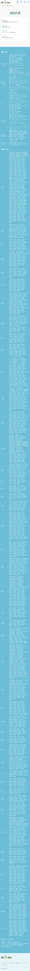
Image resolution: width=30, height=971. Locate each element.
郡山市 (20, 293)
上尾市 (22, 369)
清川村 (23, 462)
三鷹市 (15, 420)
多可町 (20, 695)
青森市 (10, 224)
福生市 (14, 425)
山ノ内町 (20, 537)
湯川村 (16, 303)
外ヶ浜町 (15, 228)
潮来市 (21, 321)
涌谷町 (18, 265)
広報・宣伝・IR (19, 60)
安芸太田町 (18, 767)
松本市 (14, 512)
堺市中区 (11, 660)
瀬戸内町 (24, 915)
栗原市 (14, 257)
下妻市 (23, 317)
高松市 (10, 788)
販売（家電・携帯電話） (14, 81)
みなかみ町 (11, 354)
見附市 (19, 469)
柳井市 (25, 772)
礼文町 (23, 199)
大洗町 (10, 328)
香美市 (19, 806)
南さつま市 (19, 908)
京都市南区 (18, 631)
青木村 (10, 522)
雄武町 (10, 206)
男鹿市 (10, 270)
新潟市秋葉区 (19, 465)
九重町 (14, 891)
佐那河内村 (19, 781)
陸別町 (10, 218)
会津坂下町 (11, 303)
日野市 (14, 423)
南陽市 (10, 283)
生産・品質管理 (12, 144)
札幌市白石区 (12, 153)
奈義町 (18, 753)
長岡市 (23, 467)
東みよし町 (24, 785)
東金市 (22, 393)
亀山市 (10, 611)
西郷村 (24, 304)
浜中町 (10, 219)
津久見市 (19, 887)
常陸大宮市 (11, 322)
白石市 (23, 254)
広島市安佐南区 (18, 758)
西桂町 (10, 508)
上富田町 (11, 725)
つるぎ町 (19, 785)
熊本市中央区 (12, 866)
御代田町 (21, 521)
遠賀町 (14, 839)
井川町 (10, 275)
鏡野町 (10, 753)
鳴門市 (14, 778)
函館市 (17, 156)
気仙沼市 (19, 254)
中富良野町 (11, 191)
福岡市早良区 (25, 824)
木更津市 (15, 392)
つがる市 (11, 227)
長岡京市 (19, 637)
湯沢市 (14, 270)
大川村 (14, 811)
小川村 (20, 538)
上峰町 (10, 853)
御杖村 (19, 708)
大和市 (10, 456)
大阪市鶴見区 (19, 656)
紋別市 (18, 162)
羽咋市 (18, 487)
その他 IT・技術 (23, 105)
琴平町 (23, 792)
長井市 (10, 282)
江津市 (18, 738)
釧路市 (14, 158)
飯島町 (21, 524)
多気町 (22, 613)
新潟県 (2, 470)
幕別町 (22, 215)
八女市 (18, 827)
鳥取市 (10, 728)
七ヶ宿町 (19, 259)
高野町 (15, 721)
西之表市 (19, 905)
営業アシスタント (13, 79)
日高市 (19, 377)
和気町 (22, 750)
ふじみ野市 (11, 378)
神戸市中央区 (25, 683)
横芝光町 (25, 405)
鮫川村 (17, 307)
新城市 (18, 594)
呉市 (17, 761)
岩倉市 (14, 597)
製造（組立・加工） (18, 142)
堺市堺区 (24, 659)
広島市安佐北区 (12, 759)
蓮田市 (19, 375)
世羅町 (16, 768)
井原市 (14, 747)
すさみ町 (16, 725)
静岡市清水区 (25, 558)
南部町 (14, 237)
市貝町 (23, 339)
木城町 (10, 899)
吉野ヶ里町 (19, 851)
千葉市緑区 (25, 389)
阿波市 (15, 780)
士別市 (22, 162)
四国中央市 (11, 798)
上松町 (10, 531)
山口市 (18, 770)
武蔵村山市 (21, 426)
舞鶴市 (22, 634)
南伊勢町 (15, 616)
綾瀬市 (15, 457)
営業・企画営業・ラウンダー (15, 77)
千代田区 (11, 411)
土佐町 (10, 811)
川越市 (10, 365)
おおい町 (23, 498)
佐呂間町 (20, 203)
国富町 (23, 896)
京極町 (15, 178)
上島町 (24, 798)
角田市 (14, 256)
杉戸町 (22, 385)
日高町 (15, 209)
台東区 (14, 413)
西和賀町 (23, 245)
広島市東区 (17, 757)
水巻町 (22, 837)
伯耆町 (23, 733)
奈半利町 (11, 808)
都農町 (18, 899)
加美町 (14, 265)
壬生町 (14, 340)
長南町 (14, 408)
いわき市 (25, 293)
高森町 (10, 526)
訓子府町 (11, 203)
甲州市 (23, 504)
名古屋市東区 (20, 576)
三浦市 (14, 454)
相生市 (10, 687)
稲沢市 (14, 594)
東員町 (23, 612)
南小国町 (23, 874)
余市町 (18, 181)
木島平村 (25, 537)
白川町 (19, 555)
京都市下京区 (12, 631)
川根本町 (15, 574)
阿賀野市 (15, 472)
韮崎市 (14, 503)
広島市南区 (23, 757)
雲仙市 (22, 859)
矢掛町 (18, 752)
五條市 (22, 702)
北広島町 (24, 767)
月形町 (18, 184)
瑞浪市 (22, 543)
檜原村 (24, 429)
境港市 (22, 728)
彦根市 (14, 620)
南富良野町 (17, 191)
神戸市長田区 (12, 681)
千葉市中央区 (12, 387)
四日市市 (14, 608)
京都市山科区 (19, 632)
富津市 (19, 398)
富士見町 (24, 522)
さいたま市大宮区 (13, 359)
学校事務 (21, 72)
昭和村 (14, 304)
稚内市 (15, 161)
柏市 (15, 395)
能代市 (14, 268)
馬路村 (10, 809)
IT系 (2, 102)
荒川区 (10, 417)
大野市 (22, 493)
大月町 (23, 814)
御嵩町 (10, 556)
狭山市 (24, 368)
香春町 (18, 842)
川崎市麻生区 (19, 448)
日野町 (14, 624)
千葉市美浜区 (12, 390)
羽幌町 (18, 196)
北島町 (18, 784)
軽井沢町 (16, 521)
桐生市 (18, 344)
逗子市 (10, 454)
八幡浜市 (24, 795)
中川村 (15, 525)
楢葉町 (18, 310)
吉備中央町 (20, 754)
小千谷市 (24, 468)
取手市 (14, 319)
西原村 (22, 876)
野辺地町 (23, 231)
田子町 (10, 237)
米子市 (14, 728)
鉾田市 (18, 325)
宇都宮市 (11, 333)
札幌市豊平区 (19, 153)
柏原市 (10, 671)
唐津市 (14, 848)
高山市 (18, 542)
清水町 (14, 213)
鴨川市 (24, 396)
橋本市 (19, 716)
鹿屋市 (15, 904)
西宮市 (10, 686)
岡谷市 (22, 512)
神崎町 (18, 404)
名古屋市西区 (19, 578)
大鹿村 (22, 529)
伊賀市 (14, 612)
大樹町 (14, 215)
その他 (16, 145)
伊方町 (10, 801)
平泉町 (15, 246)
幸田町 (10, 606)
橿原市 (14, 702)
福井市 (10, 493)
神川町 (24, 384)
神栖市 (10, 325)
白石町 (18, 854)
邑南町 (10, 741)
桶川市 (10, 374)
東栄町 (18, 606)
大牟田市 (11, 826)
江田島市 (17, 765)
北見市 (22, 158)
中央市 (10, 505)
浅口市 (18, 750)
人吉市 (10, 868)
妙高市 (18, 471)
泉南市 (24, 672)
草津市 (10, 621)
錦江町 (23, 913)
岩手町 (10, 245)
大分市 (10, 885)
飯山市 (10, 516)
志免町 (14, 836)
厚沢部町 (11, 174)
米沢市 (14, 279)
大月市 (10, 503)
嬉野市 (10, 851)
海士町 (23, 741)
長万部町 (15, 172)
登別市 (15, 167)
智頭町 (18, 730)
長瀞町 (24, 382)
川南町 (14, 899)
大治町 (10, 603)
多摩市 (10, 427)
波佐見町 (15, 862)
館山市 (10, 392)
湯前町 (23, 880)
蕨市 (18, 371)
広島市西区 (11, 758)
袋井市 (15, 567)
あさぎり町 (15, 883)
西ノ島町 (11, 742)
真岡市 (22, 335)
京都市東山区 (19, 629)
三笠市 (14, 164)
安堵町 (14, 707)
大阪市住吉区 (20, 653)
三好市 (23, 780)
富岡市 (14, 347)
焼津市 (14, 566)
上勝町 (14, 781)
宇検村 (19, 915)
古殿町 (18, 309)
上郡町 (14, 697)
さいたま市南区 (21, 362)
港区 (19, 411)
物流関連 (11, 142)
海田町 (25, 765)
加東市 (22, 693)
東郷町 (10, 601)
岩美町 (10, 730)
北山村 (19, 726)
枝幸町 (15, 199)
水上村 (10, 882)
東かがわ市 (21, 789)
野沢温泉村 (11, 538)
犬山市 (14, 592)
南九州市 (15, 910)
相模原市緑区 (12, 450)
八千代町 (23, 330)
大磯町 (10, 459)
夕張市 (10, 159)
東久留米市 (15, 426)
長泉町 (18, 573)
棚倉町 (22, 306)
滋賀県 (2, 623)
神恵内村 (18, 180)
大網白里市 (24, 402)
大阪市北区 (11, 659)
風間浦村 (11, 236)
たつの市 (11, 695)
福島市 (10, 293)
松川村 (10, 535)
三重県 (2, 613)
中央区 (15, 411)
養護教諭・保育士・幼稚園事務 (16, 136)
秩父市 (10, 366)
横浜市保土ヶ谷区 (13, 438)
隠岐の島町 (20, 742)
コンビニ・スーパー (13, 89)
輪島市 (22, 485)
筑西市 (20, 322)
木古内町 (11, 171)
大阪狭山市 (20, 674)
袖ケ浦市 (16, 399)
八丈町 (24, 432)
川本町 (19, 739)
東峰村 (18, 840)
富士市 (23, 564)
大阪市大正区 (12, 647)
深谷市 (18, 369)
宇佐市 (20, 888)
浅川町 (14, 309)
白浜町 (24, 723)
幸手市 (10, 377)
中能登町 (11, 491)
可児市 (15, 546)
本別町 (18, 216)
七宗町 (10, 555)
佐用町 (18, 697)
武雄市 (15, 850)
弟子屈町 (19, 219)
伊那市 (10, 515)
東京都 (2, 422)
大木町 (10, 842)
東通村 (25, 234)
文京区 (10, 413)
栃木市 (19, 333)
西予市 (16, 798)
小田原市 (19, 453)
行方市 (14, 325)
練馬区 (18, 417)
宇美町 (24, 835)
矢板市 (15, 336)
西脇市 (10, 689)
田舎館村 (24, 230)
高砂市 (22, 689)
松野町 (14, 801)
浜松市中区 (11, 560)
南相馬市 (20, 296)
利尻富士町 (15, 200)
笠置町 (16, 641)
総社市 (18, 747)
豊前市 (18, 829)
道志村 (23, 507)
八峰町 (14, 274)
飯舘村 (18, 313)
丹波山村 (22, 510)
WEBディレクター (13, 116)
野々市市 (19, 488)
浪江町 (22, 312)
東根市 (18, 282)
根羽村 (10, 528)
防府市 (25, 770)
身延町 (24, 505)
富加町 (18, 553)
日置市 (16, 907)
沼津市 (17, 563)
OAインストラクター (19, 102)
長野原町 (11, 351)
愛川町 (19, 462)
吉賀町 (19, 741)
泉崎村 (10, 306)
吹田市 (23, 663)
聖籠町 (19, 474)
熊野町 (10, 767)
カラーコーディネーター (14, 126)
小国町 (14, 289)
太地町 (10, 726)
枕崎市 (19, 904)
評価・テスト (12, 101)
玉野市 (24, 746)
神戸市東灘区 (12, 680)
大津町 (14, 874)
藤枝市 (22, 566)
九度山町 (11, 721)
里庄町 (14, 752)
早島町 (10, 752)
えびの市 (11, 896)
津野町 (14, 814)
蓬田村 (10, 228)
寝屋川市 (16, 668)
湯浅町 (19, 721)
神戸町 (19, 550)
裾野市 (23, 567)
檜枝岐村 (11, 300)
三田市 (18, 690)
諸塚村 (10, 900)
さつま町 (19, 911)
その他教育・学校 (13, 140)
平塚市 (22, 451)
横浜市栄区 (24, 443)
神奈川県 (3, 448)
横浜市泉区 (11, 444)
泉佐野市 (23, 666)
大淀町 (18, 711)
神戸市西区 (11, 684)
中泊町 (18, 231)
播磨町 (10, 696)
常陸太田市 (15, 318)
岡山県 (2, 749)
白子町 (22, 406)
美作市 (14, 750)
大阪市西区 (18, 646)
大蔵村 (10, 288)
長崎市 (10, 856)
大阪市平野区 (20, 658)
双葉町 (18, 312)
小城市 (23, 850)
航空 (27, 87)
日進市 (22, 597)
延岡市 (18, 893)
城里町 (14, 328)
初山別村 (23, 196)
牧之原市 (17, 570)
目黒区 (14, 414)
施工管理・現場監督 (13, 105)
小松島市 (19, 778)
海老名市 (20, 456)
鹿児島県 (3, 911)
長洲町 (22, 873)
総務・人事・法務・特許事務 (15, 59)
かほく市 (23, 487)
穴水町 (15, 491)
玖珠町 (18, 891)
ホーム (3, 5)
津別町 (10, 201)
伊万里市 (11, 850)
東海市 (22, 594)
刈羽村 (14, 477)
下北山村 (11, 714)
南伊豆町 (15, 571)
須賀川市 (15, 294)
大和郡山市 (21, 701)
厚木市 (22, 454)
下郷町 (22, 298)
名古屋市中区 (20, 579)
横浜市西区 (11, 437)
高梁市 (22, 747)
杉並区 (18, 416)
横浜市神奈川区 (19, 435)
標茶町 (14, 219)
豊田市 (14, 591)
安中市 (18, 347)
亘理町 (10, 262)
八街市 (20, 399)
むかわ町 (11, 209)
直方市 (20, 826)
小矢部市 (23, 480)
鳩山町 (22, 381)
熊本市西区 (24, 866)
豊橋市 (26, 587)
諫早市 (23, 856)
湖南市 (14, 623)
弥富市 (10, 600)
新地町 (14, 313)
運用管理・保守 (12, 92)
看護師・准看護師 (13, 131)
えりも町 (19, 210)
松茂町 (14, 784)
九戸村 (18, 249)
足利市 (15, 333)
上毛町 (23, 845)
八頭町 (22, 730)
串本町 (23, 726)
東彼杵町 (24, 861)
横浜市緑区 (11, 443)
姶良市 (23, 910)
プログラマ (11, 102)
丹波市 (18, 692)
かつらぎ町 (20, 719)
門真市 (19, 671)
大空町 (14, 206)
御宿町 (23, 408)
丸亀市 (14, 788)
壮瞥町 (22, 206)
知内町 (23, 169)
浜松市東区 (17, 560)
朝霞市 (10, 372)
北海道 (2, 187)
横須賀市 (18, 451)
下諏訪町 (19, 522)
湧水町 (10, 913)
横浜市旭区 (25, 441)
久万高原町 (11, 800)
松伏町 (26, 385)
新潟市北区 (11, 464)
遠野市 (18, 241)
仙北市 (10, 272)
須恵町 (18, 836)
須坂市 (18, 513)
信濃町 (16, 538)
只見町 (15, 300)
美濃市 (18, 543)
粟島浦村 (23, 477)
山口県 (2, 773)
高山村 (23, 351)
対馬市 (22, 858)
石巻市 (10, 254)
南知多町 (15, 604)
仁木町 (14, 181)
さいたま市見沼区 (22, 359)
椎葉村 (14, 900)
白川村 (14, 556)
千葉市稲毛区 (12, 389)
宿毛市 (18, 805)
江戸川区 (15, 419)
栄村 (10, 540)
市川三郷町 (15, 505)
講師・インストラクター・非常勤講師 (17, 137)
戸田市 (21, 371)
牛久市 (18, 319)
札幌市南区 (25, 153)
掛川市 (18, 566)
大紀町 (10, 616)
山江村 (22, 882)
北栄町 (23, 731)
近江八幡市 (23, 620)
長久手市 (24, 600)
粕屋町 (14, 837)
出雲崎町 (19, 475)
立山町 (10, 483)
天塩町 (14, 197)
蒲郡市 (10, 592)
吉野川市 (11, 780)
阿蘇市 (14, 871)
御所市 (10, 704)
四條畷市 (11, 674)
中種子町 (20, 914)
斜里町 (14, 201)
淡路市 (14, 693)
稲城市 (14, 427)
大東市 (14, 669)
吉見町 (18, 381)
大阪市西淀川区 (19, 649)
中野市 (19, 515)
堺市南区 (11, 662)
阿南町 (14, 526)
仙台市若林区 (12, 253)
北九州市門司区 (12, 817)
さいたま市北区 (20, 358)
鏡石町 (14, 298)
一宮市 (14, 588)
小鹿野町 (11, 384)
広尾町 (18, 215)
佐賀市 (10, 848)
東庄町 (10, 405)
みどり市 (23, 347)
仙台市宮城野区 (19, 251)
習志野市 (11, 395)
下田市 (19, 567)
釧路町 (18, 218)
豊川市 (15, 589)
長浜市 (18, 620)
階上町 (18, 237)
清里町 (18, 201)
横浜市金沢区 (12, 440)
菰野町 (10, 613)
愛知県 (2, 591)
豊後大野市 (11, 889)
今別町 (23, 227)
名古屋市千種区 (12, 576)
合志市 (22, 871)
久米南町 (11, 754)
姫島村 (24, 889)
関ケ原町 (15, 550)
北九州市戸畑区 (12, 819)
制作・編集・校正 (22, 116)
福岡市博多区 (12, 823)
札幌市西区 (11, 155)
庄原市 (10, 764)
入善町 (14, 483)
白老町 (10, 207)
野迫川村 (19, 713)
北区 (26, 416)
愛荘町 (22, 624)
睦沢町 (14, 406)
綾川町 (19, 792)
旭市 (26, 393)
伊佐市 (19, 910)
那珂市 (16, 322)
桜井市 (18, 702)
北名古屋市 (23, 598)
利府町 (10, 263)
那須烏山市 (16, 338)
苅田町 (10, 845)
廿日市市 (24, 764)
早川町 (20, 505)
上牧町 (15, 710)
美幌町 (24, 200)
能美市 (14, 488)
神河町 (22, 696)
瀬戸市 (18, 588)
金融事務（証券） (13, 69)
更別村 (10, 215)
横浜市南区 (23, 437)
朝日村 (14, 534)
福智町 (25, 843)
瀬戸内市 (19, 749)
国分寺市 (24, 423)
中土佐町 (11, 812)
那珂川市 (20, 835)
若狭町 (10, 499)
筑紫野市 (15, 830)
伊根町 (20, 642)
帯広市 (18, 158)
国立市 (10, 425)
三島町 (24, 303)
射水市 (14, 482)
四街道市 (11, 399)
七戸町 (10, 233)
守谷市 (25, 321)
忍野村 (14, 508)
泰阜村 (10, 529)
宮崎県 (2, 897)
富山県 (2, 481)
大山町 (15, 733)
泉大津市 (11, 665)
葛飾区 (10, 419)
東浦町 (10, 604)
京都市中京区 (12, 629)
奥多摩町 (11, 430)
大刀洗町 (23, 840)
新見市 (10, 749)
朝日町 (14, 285)
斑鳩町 (10, 707)
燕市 (10, 471)
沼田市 (14, 345)
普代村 (23, 248)
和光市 (18, 372)
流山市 (10, 396)
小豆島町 (19, 790)
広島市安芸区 (20, 759)
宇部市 (14, 770)
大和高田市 (15, 701)
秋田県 (2, 272)
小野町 (10, 310)
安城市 (18, 591)
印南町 (10, 723)
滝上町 (14, 204)
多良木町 (19, 880)
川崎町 (18, 260)
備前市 (14, 749)
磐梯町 (15, 301)
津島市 (19, 589)
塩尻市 (18, 516)
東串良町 (19, 913)
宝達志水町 (23, 490)
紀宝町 (10, 618)
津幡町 (10, 490)
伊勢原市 (15, 456)
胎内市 (15, 474)
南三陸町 (15, 266)
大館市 (22, 268)
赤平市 (14, 162)
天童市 (14, 282)
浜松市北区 (17, 561)
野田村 (14, 249)
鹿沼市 (10, 335)
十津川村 (24, 713)
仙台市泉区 (25, 253)
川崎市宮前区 (12, 448)
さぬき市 (16, 789)
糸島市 (15, 835)
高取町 (23, 708)
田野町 (15, 808)
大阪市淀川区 (12, 656)
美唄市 (19, 161)
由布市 (16, 889)
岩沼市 (23, 256)
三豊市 (10, 790)
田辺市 (14, 718)
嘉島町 (19, 877)
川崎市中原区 (25, 446)
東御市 (14, 518)
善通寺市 (23, 788)
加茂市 (10, 469)
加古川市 (19, 687)
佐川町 (15, 812)
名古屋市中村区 (12, 579)
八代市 (22, 867)
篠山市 (10, 692)
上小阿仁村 (19, 272)
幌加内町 (21, 194)
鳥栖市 (18, 848)
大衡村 (22, 263)
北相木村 (24, 519)
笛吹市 (14, 504)
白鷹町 (18, 289)
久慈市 (14, 241)
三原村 (10, 815)
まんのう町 (16, 793)
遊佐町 (18, 291)
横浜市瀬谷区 (18, 443)
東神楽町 (11, 188)
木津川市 (25, 638)
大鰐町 (19, 230)
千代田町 (11, 356)
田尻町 (14, 676)
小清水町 (23, 201)
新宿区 (22, 411)
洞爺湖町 (19, 207)
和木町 (16, 775)
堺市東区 (16, 660)
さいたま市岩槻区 (21, 364)
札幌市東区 (24, 152)
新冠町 (23, 209)
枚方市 (10, 666)
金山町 (10, 286)
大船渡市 (19, 239)
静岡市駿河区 (18, 558)
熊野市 (18, 611)
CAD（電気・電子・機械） (15, 108)
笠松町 (18, 549)
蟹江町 (14, 603)
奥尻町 (19, 174)
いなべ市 (23, 611)
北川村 (23, 808)
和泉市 (18, 669)
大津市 (10, 620)
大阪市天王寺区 (19, 647)
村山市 (23, 280)
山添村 (14, 705)
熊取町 (10, 676)
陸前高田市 (11, 242)
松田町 (10, 460)
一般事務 (11, 55)
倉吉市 (18, 728)
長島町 (23, 911)
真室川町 (23, 286)
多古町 (22, 404)
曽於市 (20, 907)
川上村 (10, 519)
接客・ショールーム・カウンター (16, 83)
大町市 (23, 515)
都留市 (20, 501)
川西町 (10, 289)
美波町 (22, 783)
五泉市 (22, 471)
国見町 (18, 297)
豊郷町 (10, 626)
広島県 (2, 762)
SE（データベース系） (21, 95)
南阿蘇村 (11, 877)
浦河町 (10, 210)
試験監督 (21, 139)
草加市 (10, 371)
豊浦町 (18, 206)
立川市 (24, 419)
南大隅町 (11, 914)
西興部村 (23, 204)
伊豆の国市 (11, 570)
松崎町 (19, 571)
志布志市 (25, 908)
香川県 (2, 790)
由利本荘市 (23, 270)
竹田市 (23, 887)
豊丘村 (18, 529)
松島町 (18, 262)
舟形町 (18, 286)
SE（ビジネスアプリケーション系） (17, 94)
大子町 (22, 328)
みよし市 (15, 600)
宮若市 (15, 833)
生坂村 (22, 532)
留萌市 (23, 159)
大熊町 (14, 312)
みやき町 (15, 853)
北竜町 (14, 187)
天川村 (14, 713)
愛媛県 (2, 798)
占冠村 (22, 191)
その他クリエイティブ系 (14, 128)
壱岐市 (10, 859)
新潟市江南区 (12, 465)
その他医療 (21, 134)
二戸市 (20, 242)
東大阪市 (20, 672)
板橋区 (14, 417)
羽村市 (18, 427)
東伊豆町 (22, 570)
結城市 (14, 317)
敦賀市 (14, 493)
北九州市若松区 (20, 817)
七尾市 (14, 485)
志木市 (14, 372)
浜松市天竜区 (12, 563)
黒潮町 (14, 815)
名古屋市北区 (12, 578)
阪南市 (25, 674)
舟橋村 (18, 482)
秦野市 (18, 454)
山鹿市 (10, 870)
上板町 (14, 785)
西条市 (15, 797)
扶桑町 (22, 601)
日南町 (10, 734)
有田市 (23, 716)
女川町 (10, 266)
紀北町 (19, 616)
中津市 (18, 885)
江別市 (10, 162)
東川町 (14, 190)
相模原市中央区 (19, 450)
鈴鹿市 (14, 609)
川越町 (18, 613)
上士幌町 (19, 212)
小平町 (10, 196)
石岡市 (10, 317)
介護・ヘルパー (23, 130)
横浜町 (18, 233)
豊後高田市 (11, 888)
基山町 (24, 851)
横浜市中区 (17, 437)
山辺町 (14, 283)
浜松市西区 (23, 560)
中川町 (16, 194)
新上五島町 (11, 863)
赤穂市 (23, 687)
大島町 (15, 430)
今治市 (14, 795)
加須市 (22, 366)
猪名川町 (16, 695)
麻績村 (18, 532)
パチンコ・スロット (23, 89)
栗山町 (14, 184)
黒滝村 (10, 713)
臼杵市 (14, 887)
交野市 (15, 674)
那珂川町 (20, 342)
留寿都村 (24, 177)
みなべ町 (15, 723)
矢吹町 (18, 306)
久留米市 (16, 826)
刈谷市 (10, 591)
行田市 (22, 365)
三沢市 (21, 225)
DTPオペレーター (19, 118)
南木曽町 (15, 531)
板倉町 (20, 354)
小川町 (10, 381)
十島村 (14, 911)
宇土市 (18, 870)
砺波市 (18, 480)
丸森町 (22, 260)
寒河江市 (15, 280)
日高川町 (20, 723)
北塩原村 (25, 300)
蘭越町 (10, 177)
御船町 (15, 877)
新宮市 (18, 718)
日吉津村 (11, 733)
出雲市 (18, 736)
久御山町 (16, 639)
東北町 (22, 233)
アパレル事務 (12, 74)
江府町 (18, 734)
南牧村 (15, 350)
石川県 (2, 488)
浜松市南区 (11, 561)
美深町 (22, 193)
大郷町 (18, 263)
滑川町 (19, 380)
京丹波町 (16, 642)
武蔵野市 (11, 420)
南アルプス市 (20, 503)
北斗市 (19, 168)
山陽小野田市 (20, 773)
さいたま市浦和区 (13, 362)
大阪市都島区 (12, 644)
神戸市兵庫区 (25, 680)
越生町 (15, 380)
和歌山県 (3, 721)
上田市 (18, 512)
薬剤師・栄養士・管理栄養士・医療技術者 (18, 133)
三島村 (10, 911)
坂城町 (22, 535)
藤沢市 (14, 453)
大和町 (14, 263)
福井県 (2, 496)
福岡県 (2, 832)
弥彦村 (23, 474)
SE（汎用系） (23, 97)
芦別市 (23, 161)
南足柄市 (11, 457)
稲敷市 (10, 324)
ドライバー (11, 145)
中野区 (14, 416)
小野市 (14, 690)
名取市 (10, 256)
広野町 (14, 310)
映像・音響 (11, 118)
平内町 (19, 227)
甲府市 (10, 501)
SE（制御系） (12, 95)
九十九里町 (15, 405)
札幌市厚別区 (18, 155)
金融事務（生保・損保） (14, 71)
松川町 (23, 525)
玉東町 (14, 873)
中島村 (14, 306)
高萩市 (20, 318)
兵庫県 (2, 689)
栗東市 (18, 621)
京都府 (2, 635)
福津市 (23, 832)
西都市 (22, 894)
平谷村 (22, 526)
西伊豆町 (24, 571)
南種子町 (25, 914)
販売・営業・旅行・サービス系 (3, 83)
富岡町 (22, 310)
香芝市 (18, 704)
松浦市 (18, 858)
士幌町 (14, 212)
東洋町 (23, 806)
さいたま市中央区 (13, 361)
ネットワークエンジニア (21, 101)
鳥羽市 (14, 611)
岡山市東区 (23, 744)
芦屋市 (18, 686)
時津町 (19, 861)
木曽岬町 (19, 612)
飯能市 (18, 366)
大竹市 (14, 764)
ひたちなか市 (12, 321)
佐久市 (22, 516)
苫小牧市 (11, 161)
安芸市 (18, 803)
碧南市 (23, 589)
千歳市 (22, 164)
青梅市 (19, 420)
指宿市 (14, 905)
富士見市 (11, 375)
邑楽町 (19, 356)
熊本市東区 (18, 866)
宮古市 (14, 239)
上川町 (10, 190)
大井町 (22, 459)
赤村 (22, 843)
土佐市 (10, 805)
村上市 (23, 469)
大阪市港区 (24, 646)
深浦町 (24, 228)
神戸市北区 (18, 683)
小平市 (10, 423)
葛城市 (22, 704)
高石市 (10, 672)
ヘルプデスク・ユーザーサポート (16, 100)
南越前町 (24, 496)
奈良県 (2, 708)
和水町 (10, 874)
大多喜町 (19, 408)
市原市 (22, 395)
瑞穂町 (15, 429)
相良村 (14, 882)
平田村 (10, 309)
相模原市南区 (12, 451)
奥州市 (10, 244)
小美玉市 (19, 327)
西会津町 (11, 301)
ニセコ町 (15, 177)
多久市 (22, 848)
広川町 (23, 721)
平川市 (15, 227)
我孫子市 (20, 396)
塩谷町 (22, 340)
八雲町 (10, 172)
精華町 (24, 641)
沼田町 (18, 187)
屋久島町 (11, 915)
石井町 (24, 781)
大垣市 (14, 542)
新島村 (23, 430)
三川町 (10, 291)
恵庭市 (19, 167)
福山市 (14, 762)
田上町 (10, 475)
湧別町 (10, 204)
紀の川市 (23, 718)
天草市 (18, 871)
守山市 (14, 621)
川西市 (10, 690)
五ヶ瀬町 (16, 902)
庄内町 (14, 291)
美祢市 (10, 773)
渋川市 (22, 345)
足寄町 (22, 216)
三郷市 (15, 375)
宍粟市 (18, 693)
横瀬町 (16, 382)
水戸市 (10, 315)
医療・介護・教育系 (3, 135)
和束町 (20, 641)
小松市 (18, 485)
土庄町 (14, 790)
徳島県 (2, 782)
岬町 (18, 676)
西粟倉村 (23, 753)
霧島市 (24, 907)
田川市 (10, 827)
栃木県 (2, 338)
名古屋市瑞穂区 (20, 581)
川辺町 (22, 553)
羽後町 (22, 275)
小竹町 (18, 839)
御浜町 (23, 616)
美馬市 (19, 780)
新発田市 (19, 468)
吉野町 (14, 711)
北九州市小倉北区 (21, 819)
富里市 (14, 401)
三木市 (18, 689)
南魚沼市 (11, 474)
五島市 (14, 859)
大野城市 (24, 830)
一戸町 (26, 249)
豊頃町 (14, 216)
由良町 (23, 722)
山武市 (14, 402)
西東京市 (11, 429)
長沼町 (10, 184)
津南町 (10, 477)
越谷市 (14, 371)
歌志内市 (19, 165)
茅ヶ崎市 (24, 453)
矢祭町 (10, 307)
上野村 (18, 348)
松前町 (15, 169)
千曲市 (10, 518)
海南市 (15, 716)
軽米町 (10, 249)
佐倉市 (18, 393)
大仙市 (14, 271)
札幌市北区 (18, 152)
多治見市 (23, 542)
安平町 (23, 207)
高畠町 (22, 288)
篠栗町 (10, 836)
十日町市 (15, 469)
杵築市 (16, 888)
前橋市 (10, 344)
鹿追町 (23, 212)
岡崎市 (10, 588)
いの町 (18, 811)
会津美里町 (19, 304)
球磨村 (10, 883)
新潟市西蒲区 (18, 467)
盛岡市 (10, 239)
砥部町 (20, 800)
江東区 (22, 413)
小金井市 (23, 422)
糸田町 (10, 843)
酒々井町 (11, 404)
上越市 (10, 472)
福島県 (2, 303)
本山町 (18, 809)
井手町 (20, 639)
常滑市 (18, 592)
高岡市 (14, 479)
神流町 (22, 348)
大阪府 (2, 661)
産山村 (14, 876)
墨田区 (18, 413)
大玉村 (10, 298)
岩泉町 (14, 248)
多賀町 (18, 626)
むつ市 (25, 225)
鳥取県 (2, 731)
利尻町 (10, 200)
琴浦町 (19, 731)
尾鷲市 (22, 609)
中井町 (18, 459)
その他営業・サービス (14, 90)
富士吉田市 (15, 501)
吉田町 (10, 574)
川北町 (23, 488)
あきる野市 (23, 427)
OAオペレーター (12, 63)
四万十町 (19, 814)
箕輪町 (17, 524)
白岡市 (16, 378)
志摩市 (10, 612)
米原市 (10, 624)
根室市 (18, 164)
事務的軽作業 (12, 68)
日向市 (14, 894)
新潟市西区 (11, 467)
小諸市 (22, 513)
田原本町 (11, 708)
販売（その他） (24, 81)
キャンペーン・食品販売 (14, 84)
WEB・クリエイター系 (3, 121)
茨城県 (2, 323)
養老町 (22, 549)
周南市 (14, 773)
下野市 (21, 338)
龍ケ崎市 (19, 317)
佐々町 (24, 862)
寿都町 (19, 175)
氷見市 (22, 479)
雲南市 (22, 738)
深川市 (23, 165)
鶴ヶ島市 (15, 377)
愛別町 (23, 188)
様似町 (14, 210)
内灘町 (14, 490)
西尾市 (22, 591)
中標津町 (19, 220)
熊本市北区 (17, 867)
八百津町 (15, 555)
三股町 (15, 896)
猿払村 (18, 197)
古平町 (10, 181)
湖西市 (10, 568)
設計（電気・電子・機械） (15, 111)
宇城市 (10, 871)
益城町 (23, 877)
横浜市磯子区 (21, 438)
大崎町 (14, 913)
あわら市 (19, 495)
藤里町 (24, 272)
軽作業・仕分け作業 (21, 144)
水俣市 (18, 868)
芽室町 (18, 213)
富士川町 (15, 507)
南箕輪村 (11, 525)
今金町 (23, 174)
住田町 (19, 246)
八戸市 (18, 224)
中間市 (22, 829)
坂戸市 (23, 375)
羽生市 (10, 369)
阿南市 (23, 778)
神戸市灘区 (18, 680)
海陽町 (10, 784)
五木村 (18, 882)
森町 (23, 171)
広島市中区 (11, 757)
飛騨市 (10, 547)
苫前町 (14, 196)
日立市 (14, 315)
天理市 (10, 702)
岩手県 (2, 244)
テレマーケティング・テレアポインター (18, 76)
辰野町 (13, 524)
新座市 (22, 372)
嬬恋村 (15, 351)
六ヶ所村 (11, 234)
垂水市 (23, 905)
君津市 (15, 398)
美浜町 (14, 498)
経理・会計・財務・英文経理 (15, 58)
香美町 (22, 697)
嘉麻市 (19, 833)
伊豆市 (14, 568)
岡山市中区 (17, 744)
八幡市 (23, 637)
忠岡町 (22, 675)
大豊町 (22, 809)
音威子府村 (11, 194)
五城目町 (19, 274)
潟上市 (10, 271)
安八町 (10, 552)
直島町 (10, 792)
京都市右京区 (25, 631)
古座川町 (15, 726)
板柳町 (10, 231)
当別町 (23, 168)
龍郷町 (10, 917)
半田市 (22, 588)
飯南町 (15, 739)
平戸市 (14, 858)
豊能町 (14, 675)
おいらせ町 (16, 234)
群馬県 (2, 350)
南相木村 (19, 519)
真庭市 (10, 750)
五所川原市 (11, 225)
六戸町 (14, 233)
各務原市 (11, 546)
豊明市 (18, 597)
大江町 (18, 285)
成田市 (14, 393)
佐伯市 (10, 887)
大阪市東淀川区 (12, 650)
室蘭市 (10, 158)
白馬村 (14, 535)
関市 (10, 543)
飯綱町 (24, 538)
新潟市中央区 (24, 464)
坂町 (14, 767)
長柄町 (10, 408)
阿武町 (14, 776)
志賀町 (18, 490)
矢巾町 (18, 245)
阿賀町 (14, 475)
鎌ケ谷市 (11, 398)
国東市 (20, 889)
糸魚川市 (14, 471)
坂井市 (10, 496)
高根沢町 (11, 342)
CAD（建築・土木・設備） (15, 107)
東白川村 (24, 555)
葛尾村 (10, 313)
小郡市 (10, 830)
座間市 (24, 456)
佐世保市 (15, 856)
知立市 (18, 595)
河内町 (18, 330)
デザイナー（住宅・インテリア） (16, 122)
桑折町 (14, 297)
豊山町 (14, 601)
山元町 (14, 262)
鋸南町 (10, 409)
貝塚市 (19, 665)
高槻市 (15, 665)
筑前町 (14, 840)
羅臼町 (10, 222)
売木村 (18, 528)
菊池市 (14, 870)
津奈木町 (11, 880)
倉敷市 (16, 746)
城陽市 (10, 637)
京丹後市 (16, 638)
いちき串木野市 (12, 908)
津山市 (20, 746)
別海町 (14, 220)
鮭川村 (14, 288)
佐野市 (23, 333)
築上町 (10, 846)
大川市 (10, 829)
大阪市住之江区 (12, 658)
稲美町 (24, 695)
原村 (10, 524)
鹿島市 (19, 850)
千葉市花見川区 (19, 387)
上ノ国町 (24, 172)
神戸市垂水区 (12, 683)
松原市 (10, 669)
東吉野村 (25, 714)
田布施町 (25, 775)
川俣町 (22, 297)
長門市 (21, 772)
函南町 (10, 573)
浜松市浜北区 (24, 561)
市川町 (14, 696)
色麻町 (10, 265)
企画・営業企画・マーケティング (16, 56)
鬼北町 (18, 801)
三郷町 (22, 705)
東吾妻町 (11, 353)
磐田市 (10, 566)
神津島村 (11, 432)
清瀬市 (10, 426)
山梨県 (2, 505)
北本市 (18, 374)
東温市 (20, 798)
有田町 (23, 853)
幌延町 (20, 200)
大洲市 (19, 797)
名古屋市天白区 (20, 587)
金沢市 (10, 485)
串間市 (18, 894)
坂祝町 (14, 553)
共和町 (24, 178)
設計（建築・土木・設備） (15, 104)
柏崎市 (14, 468)
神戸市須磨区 (19, 681)
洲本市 (14, 686)
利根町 (17, 331)
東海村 (18, 328)
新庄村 (22, 752)
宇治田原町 (11, 641)
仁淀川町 (23, 811)
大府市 (10, 595)
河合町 (10, 711)
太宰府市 (15, 832)
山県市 (19, 546)
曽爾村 (15, 708)
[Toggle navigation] (28, 2)
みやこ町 (15, 845)
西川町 (10, 285)
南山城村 (11, 642)
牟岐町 (18, 783)
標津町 (23, 220)
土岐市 (24, 545)
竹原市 (20, 761)
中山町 (18, 283)
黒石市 (22, 224)
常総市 (10, 318)
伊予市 (23, 797)
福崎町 (18, 696)
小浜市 (18, 493)
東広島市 (19, 764)
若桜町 (14, 730)
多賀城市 (19, 256)
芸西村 (14, 809)
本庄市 (10, 368)
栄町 (15, 404)
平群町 (18, 705)
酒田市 (22, 279)
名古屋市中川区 (20, 582)
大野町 (19, 552)
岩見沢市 (15, 159)
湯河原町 (15, 462)
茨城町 (23, 327)
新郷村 (22, 237)
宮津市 (18, 635)
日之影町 (11, 902)
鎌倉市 (10, 453)
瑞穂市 (23, 546)
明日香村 (11, 710)
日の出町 (20, 429)
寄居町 (14, 385)
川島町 (14, 381)
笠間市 (10, 319)
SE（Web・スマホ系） (14, 97)
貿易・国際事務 (22, 55)
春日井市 (11, 589)
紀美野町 (15, 719)
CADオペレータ (12, 110)
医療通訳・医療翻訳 (13, 134)
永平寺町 (15, 496)
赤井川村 (23, 181)
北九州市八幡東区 (22, 820)
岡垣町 (10, 839)
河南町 (25, 676)
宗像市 (10, 832)
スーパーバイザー (13, 86)
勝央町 (14, 753)
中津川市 (14, 543)
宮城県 (2, 259)
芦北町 (22, 879)
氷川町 (18, 879)
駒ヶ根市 (15, 515)
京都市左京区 (25, 628)
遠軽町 (24, 203)
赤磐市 (23, 749)
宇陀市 (10, 705)
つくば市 (23, 319)
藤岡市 (10, 347)
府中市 (23, 420)
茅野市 (14, 516)
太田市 (10, 345)
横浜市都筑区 (25, 444)
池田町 (10, 216)
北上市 (10, 241)
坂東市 (24, 322)
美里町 (22, 265)
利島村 (19, 430)
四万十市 (11, 806)
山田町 (10, 248)
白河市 (10, 294)
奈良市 (10, 701)
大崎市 (23, 257)
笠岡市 (10, 747)
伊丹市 (22, 686)
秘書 (16, 62)
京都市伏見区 (12, 632)
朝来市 (10, 693)
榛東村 (10, 348)
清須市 (18, 598)
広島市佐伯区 (12, 761)
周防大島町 (11, 775)
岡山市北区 (11, 744)
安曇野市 (19, 518)
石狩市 (15, 168)
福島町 (19, 169)
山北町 (14, 460)
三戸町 (19, 236)
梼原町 (23, 812)
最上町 (14, 286)
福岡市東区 (20, 821)
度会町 (22, 615)
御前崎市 (19, 568)
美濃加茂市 (19, 545)
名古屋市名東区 (12, 587)
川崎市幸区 (18, 446)
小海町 (23, 518)
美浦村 (10, 330)
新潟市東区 (17, 464)
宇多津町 (15, 792)
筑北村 (18, 534)
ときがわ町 (11, 382)
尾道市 (10, 762)
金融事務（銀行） (20, 68)
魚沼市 (23, 472)
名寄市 (10, 164)
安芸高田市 (11, 765)
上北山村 (16, 714)
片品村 (15, 353)
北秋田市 (19, 271)
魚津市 (18, 479)
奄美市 (10, 910)
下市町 (22, 711)
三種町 (10, 274)
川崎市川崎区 (12, 446)
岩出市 (10, 719)
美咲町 (15, 754)
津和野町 (15, 741)
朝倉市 (23, 833)
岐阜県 (2, 549)
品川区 (10, 414)
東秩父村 (16, 384)
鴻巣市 (14, 369)
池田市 (19, 663)
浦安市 (23, 398)
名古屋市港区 (12, 584)
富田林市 (11, 668)
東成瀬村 (11, 277)
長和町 (14, 522)
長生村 (18, 406)
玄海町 (19, 853)
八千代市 (15, 396)
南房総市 (19, 401)
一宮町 (10, 406)
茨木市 (14, 666)
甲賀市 (22, 621)
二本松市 (11, 296)
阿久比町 (23, 603)
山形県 (2, 285)
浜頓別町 (23, 197)
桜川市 (22, 324)
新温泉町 (11, 699)
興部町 (18, 204)
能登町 (19, 491)
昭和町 (19, 507)
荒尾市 (14, 868)
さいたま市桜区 (21, 361)
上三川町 (11, 339)
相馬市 (24, 294)
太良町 (22, 854)
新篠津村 (11, 169)
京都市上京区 (18, 628)
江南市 (22, 592)
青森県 (2, 230)
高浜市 (10, 597)
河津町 (10, 571)
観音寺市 (11, 789)
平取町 (19, 209)
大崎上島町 (11, 768)
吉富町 (19, 845)
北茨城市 (25, 318)
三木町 (23, 790)
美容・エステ (12, 87)
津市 (10, 608)
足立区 (22, 417)
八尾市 (18, 666)
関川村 (18, 477)
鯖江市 (14, 495)
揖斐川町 (15, 552)
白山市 (10, 488)
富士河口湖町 (12, 510)
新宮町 (22, 836)
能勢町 (18, 675)
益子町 (15, 339)
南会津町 (20, 300)
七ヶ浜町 (23, 262)
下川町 (18, 193)
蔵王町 (14, 259)
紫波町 (14, 245)
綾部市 (10, 635)
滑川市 (10, 480)
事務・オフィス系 (3, 64)
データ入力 (20, 63)
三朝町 (10, 731)
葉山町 (19, 457)
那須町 (15, 342)
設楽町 (14, 606)
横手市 (18, 268)
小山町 (22, 573)
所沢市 (14, 366)
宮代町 (18, 385)
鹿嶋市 (17, 321)
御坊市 (10, 718)
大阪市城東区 (25, 652)
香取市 (10, 402)
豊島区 (22, 416)
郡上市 (18, 547)
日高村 (10, 814)
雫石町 (18, 244)
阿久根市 (24, 904)
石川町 (21, 307)
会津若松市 (15, 293)
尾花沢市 (23, 282)
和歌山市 (11, 716)
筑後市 (22, 827)
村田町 (10, 260)
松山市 (10, 795)
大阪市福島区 (19, 644)
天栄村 (18, 298)
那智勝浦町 (21, 725)
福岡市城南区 (18, 824)
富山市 (10, 479)
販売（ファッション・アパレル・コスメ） (18, 80)
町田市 (18, 422)
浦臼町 (22, 184)
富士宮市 (11, 564)
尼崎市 (20, 684)
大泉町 (15, 356)
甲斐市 (10, 504)
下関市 (10, 770)
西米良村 (22, 897)
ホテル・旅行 (21, 86)
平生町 (10, 776)
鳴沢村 (23, 508)
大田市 (10, 738)
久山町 (10, 837)
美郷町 (18, 275)
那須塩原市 (20, 336)
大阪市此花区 (12, 646)
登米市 (10, 257)
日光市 (14, 335)
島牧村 (15, 175)
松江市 (10, 736)
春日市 (19, 830)
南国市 (22, 803)
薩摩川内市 (11, 907)
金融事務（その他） (13, 72)
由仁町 (24, 183)
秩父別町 (22, 185)
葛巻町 (22, 244)
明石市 (24, 684)
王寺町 (19, 710)
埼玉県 (2, 372)
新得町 (10, 213)
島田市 (19, 564)
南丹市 (20, 638)
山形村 (10, 534)
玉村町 (16, 354)
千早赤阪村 (11, 678)
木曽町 (14, 532)
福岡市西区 (11, 824)
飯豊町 (22, 289)
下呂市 (22, 547)
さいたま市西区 (12, 358)
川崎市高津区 (12, 447)
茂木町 (19, 339)
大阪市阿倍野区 (12, 653)
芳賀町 (10, 340)
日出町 (10, 891)
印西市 (24, 399)
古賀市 (19, 832)
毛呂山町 (11, 380)
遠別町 (10, 197)
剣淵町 (14, 193)
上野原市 (19, 504)
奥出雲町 (11, 739)
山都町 (14, 879)
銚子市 (17, 390)
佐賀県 (2, 851)
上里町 (10, 385)
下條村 (14, 528)
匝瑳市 (23, 401)
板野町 (10, 785)
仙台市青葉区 (12, 251)
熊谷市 (14, 365)
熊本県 (2, 874)
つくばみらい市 (12, 327)
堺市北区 (16, 662)
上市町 (22, 482)
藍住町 (22, 784)
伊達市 (23, 167)
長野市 (10, 512)
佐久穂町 (11, 521)
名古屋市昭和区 (12, 581)
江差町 (19, 172)
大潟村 (14, 275)
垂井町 (10, 550)
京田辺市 (11, 638)
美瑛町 (18, 190)
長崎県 (2, 860)
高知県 (2, 809)
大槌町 (23, 246)
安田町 (19, 808)
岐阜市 (10, 542)
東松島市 (19, 257)
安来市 (14, 738)
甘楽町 (19, 350)
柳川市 (14, 827)
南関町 (18, 873)
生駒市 (14, 704)
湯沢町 (23, 475)
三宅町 (22, 707)
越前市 (23, 495)
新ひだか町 (24, 210)
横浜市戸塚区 (12, 441)
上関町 (20, 775)
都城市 (14, 893)
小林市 (10, 894)
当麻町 (15, 188)
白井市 (10, 401)
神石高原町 (21, 768)
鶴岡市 (18, 279)
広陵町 (23, 710)
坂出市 (18, 788)
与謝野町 (25, 642)
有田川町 (11, 722)
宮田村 (19, 525)
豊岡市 (14, 687)
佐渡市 (19, 472)
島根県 (2, 739)
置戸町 (15, 203)
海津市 (10, 549)
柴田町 (14, 260)
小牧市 (10, 594)
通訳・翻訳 (11, 62)
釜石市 (16, 242)
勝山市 (10, 495)
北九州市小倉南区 (13, 820)
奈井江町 (15, 183)
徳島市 (10, 778)
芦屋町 (18, 837)
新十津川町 (11, 185)
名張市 (18, 609)
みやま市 (11, 835)
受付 (19, 62)
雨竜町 (10, 187)
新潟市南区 (25, 465)
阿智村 (18, 526)
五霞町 (10, 331)
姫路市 (16, 684)
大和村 (15, 915)
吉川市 (23, 377)
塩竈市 (14, 254)
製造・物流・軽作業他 (3, 144)
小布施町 (11, 537)
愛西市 (14, 598)
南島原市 (11, 861)
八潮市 (22, 374)
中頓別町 (11, 199)
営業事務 (16, 55)
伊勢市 (18, 608)
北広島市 (11, 168)
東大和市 (23, 425)
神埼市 (14, 851)
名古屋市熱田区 (12, 582)
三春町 (22, 309)
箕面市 (22, 669)
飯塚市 (24, 826)
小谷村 (18, 535)
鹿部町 (19, 171)
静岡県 (2, 566)
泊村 (14, 180)
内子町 (24, 800)
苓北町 (20, 883)
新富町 (17, 897)
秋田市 (10, 268)
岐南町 (14, 549)
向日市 (14, 637)
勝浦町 (10, 781)
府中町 (21, 765)
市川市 (21, 390)
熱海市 (21, 563)
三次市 (22, 762)
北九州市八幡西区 (13, 821)
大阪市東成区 (20, 650)
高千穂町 (23, 900)
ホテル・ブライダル (20, 87)
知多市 (14, 595)
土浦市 (18, 315)
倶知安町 (20, 178)
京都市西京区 (12, 634)
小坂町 (14, 272)
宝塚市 (14, 689)
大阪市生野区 (12, 652)
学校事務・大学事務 (13, 139)
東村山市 (19, 423)
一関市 (22, 241)
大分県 (2, 888)
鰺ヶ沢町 (20, 228)
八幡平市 (25, 242)
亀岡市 (22, 635)
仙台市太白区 (19, 253)
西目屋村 (11, 230)
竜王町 (18, 624)
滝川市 (10, 165)
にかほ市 (24, 271)
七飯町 (15, 171)
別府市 (14, 885)
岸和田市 (11, 663)
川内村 (10, 312)
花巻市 (23, 239)
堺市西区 (21, 660)
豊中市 (15, 663)
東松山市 (15, 368)
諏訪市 (14, 513)
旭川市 (25, 156)
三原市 (24, 761)
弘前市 (14, 224)
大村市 (10, 858)
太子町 (21, 676)
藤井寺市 (15, 672)
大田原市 (11, 336)
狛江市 (18, 425)
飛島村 (18, 603)
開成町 (18, 460)
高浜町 (18, 498)
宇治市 (14, 635)
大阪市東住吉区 (12, 655)
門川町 (22, 899)
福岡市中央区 (19, 823)
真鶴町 (10, 462)
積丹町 (22, 180)
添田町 (22, 842)
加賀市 (14, 487)
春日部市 (20, 368)
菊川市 (23, 568)
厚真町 (14, 207)
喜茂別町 (11, 178)
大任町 (18, 843)
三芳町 (24, 378)
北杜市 (25, 503)
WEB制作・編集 (12, 115)
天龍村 (22, 528)
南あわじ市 (23, 692)
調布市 (14, 422)
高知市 (10, 803)
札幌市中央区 (12, 152)
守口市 (23, 665)
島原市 (19, 856)
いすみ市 (19, 402)
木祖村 (19, 531)
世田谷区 (23, 414)
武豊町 (23, 604)
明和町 (24, 354)
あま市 (19, 600)
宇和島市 (19, 795)
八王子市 (20, 419)
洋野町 (22, 249)
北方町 (10, 553)
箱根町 (22, 460)
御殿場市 (11, 567)
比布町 (19, 188)
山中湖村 (19, 508)
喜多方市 (20, 294)
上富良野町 (23, 190)
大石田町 (23, 285)
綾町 (10, 897)
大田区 (18, 414)
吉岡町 (14, 348)
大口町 (18, 601)
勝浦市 (18, 395)
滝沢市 (14, 244)
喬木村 (14, 529)
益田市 (22, 736)
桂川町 (10, 840)
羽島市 (10, 545)
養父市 (14, 692)
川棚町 (10, 862)
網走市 (19, 159)
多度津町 (11, 793)
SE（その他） (16, 98)
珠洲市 (10, 487)
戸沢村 (18, 288)
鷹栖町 (22, 187)
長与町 (15, 861)
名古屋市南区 (19, 584)
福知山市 (18, 634)
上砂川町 (20, 183)
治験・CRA (16, 130)
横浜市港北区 (19, 440)
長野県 (2, 526)
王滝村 (23, 531)
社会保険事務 (12, 60)
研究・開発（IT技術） (14, 113)
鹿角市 (18, 270)
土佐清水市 (23, 805)
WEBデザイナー (20, 115)
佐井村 (15, 236)
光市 (18, 772)
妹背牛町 (17, 185)
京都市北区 (11, 628)
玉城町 (18, 615)
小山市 (18, 335)
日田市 (22, 885)
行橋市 (14, 829)
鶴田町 (14, 231)
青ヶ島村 (11, 433)
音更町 (10, 212)
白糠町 (10, 220)
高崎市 (14, 344)
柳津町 (20, 303)
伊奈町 (20, 378)
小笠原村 (16, 433)
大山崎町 (11, 639)
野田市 (23, 392)
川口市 (18, 365)
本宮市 (10, 297)
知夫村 (15, 742)
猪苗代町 (20, 301)
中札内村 (23, 213)
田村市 (15, 296)
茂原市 (10, 393)
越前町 (10, 498)
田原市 (10, 598)
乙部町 (15, 174)
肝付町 (15, 914)
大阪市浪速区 (12, 649)
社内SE (10, 98)
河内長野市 (21, 668)
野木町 (18, 340)
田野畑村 (19, 248)
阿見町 (14, 330)
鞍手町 (22, 839)
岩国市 (14, 772)
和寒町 (10, 193)
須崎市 (14, 805)
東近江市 (23, 623)
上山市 (19, 280)
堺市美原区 (21, 662)
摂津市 (23, 671)
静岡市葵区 (11, 558)
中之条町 (24, 350)
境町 (14, 331)
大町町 (10, 854)
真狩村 (19, 177)
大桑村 (10, 532)
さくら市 (11, 338)
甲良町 (14, 626)
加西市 (22, 690)
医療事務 (11, 130)
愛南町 (22, 801)
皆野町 (20, 382)
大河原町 (24, 259)
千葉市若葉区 (19, 389)
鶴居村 (23, 219)
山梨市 (24, 501)
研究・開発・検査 (22, 131)
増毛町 (25, 194)
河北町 (22, 283)
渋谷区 (10, 416)
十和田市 (17, 225)
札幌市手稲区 (25, 155)
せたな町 (11, 175)
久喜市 (14, 374)
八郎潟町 (24, 274)
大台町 (14, 615)
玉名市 (22, 868)
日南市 (22, 893)
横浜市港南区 (19, 441)
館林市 (18, 345)
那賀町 (14, 783)
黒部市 (14, 480)
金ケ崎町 (11, 246)
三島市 (25, 563)
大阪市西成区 (20, 655)
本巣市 (14, 547)
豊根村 (22, 606)
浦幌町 (14, 218)
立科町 (25, 521)
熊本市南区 (11, 867)
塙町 (14, 307)
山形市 (10, 279)
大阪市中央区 (18, 659)
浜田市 (14, 736)
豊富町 (19, 199)
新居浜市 (11, 797)
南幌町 (10, 183)
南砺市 (10, 482)
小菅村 (17, 510)
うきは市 (11, 833)
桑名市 (10, 609)
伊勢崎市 (23, 344)
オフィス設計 (24, 126)
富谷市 (10, 259)
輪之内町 (24, 550)
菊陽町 (18, 874)
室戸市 (14, 803)
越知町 (19, 812)
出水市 (10, 905)
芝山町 (20, 405)
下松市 (10, 772)
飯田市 (10, 513)
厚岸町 (22, 218)
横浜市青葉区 (18, 444)
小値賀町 (20, 862)
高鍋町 (13, 897)
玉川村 (25, 307)
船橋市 (25, 390)
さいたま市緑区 (12, 364)
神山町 (10, 783)
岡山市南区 (11, 746)
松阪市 (22, 608)
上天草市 (23, 870)
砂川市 (14, 165)
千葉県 (2, 398)
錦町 (15, 880)
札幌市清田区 (12, 156)
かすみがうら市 (16, 324)
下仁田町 (11, 350)
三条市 (10, 468)
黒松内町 (24, 175)
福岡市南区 (25, 823)
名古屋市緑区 (20, 585)
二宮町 (14, 459)
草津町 (19, 351)
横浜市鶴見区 (12, 435)
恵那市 (14, 545)
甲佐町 (10, 879)
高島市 (18, 623)
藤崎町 (15, 230)
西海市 (18, 859)
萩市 (22, 770)
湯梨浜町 (15, 731)
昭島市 (10, 422)
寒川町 (23, 457)
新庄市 (10, 280)
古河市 (22, 315)
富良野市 (11, 167)
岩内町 (10, 180)
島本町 (10, 675)
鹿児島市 (11, 904)
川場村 (19, 353)
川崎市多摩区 (19, 447)
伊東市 (15, 564)
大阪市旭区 (18, 652)
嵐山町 (23, 380)
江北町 (14, 854)
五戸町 (23, 236)
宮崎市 (10, 893)
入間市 (25, 371)
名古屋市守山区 (12, 585)
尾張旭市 (23, 595)
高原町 (19, 896)
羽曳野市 (15, 671)
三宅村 (15, 432)
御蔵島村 (20, 432)
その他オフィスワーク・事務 (22, 74)
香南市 (15, 806)
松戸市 (19, 392)
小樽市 (21, 156)
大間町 (21, 234)
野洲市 (10, 623)
